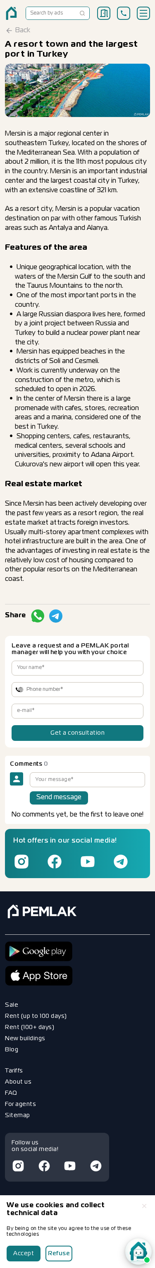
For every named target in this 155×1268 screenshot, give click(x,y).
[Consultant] (138, 1251)
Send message (58, 797)
